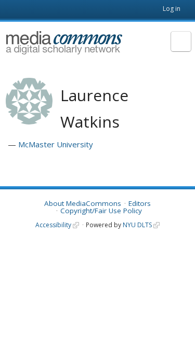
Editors (139, 203)
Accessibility (53, 224)
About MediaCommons (82, 203)
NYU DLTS (137, 224)
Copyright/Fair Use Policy (101, 210)
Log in (171, 8)
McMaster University (55, 144)
